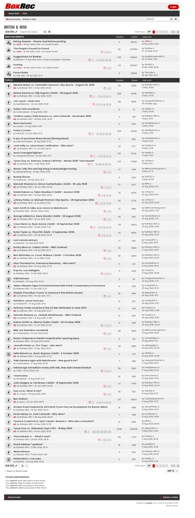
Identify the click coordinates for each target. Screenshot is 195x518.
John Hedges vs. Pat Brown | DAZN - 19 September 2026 (46, 382)
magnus (149, 307)
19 (103, 164)
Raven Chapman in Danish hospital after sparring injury (46, 338)
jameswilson (151, 263)
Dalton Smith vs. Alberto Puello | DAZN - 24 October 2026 (46, 322)
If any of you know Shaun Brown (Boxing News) (41, 138)
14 (106, 60)
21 (110, 164)
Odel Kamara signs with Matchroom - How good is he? (45, 360)
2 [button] (156, 32)
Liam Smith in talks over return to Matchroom (40, 208)
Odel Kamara (21, 278)
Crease (23, 394)
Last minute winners (25, 240)
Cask (18, 370)
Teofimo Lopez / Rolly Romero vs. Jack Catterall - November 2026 (52, 116)
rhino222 (20, 133)
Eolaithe (148, 48)
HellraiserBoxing (23, 171)
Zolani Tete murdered (26, 108)
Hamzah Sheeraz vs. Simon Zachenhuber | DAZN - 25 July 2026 (50, 184)
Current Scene (51, 44)
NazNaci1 (149, 145)
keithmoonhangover (154, 168)
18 (100, 164)
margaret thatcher (153, 101)
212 (102, 432)
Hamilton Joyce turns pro (28, 300)
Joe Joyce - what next (26, 101)
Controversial (22, 112)
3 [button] (160, 32)
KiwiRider (149, 92)
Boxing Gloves (21, 176)
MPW (147, 183)
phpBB (148, 503)
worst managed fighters (27, 152)
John (18, 44)
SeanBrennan (22, 104)
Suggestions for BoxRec (27, 56)
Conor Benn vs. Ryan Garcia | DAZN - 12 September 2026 (46, 224)
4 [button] (163, 32)
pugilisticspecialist (153, 56)
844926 (148, 64)
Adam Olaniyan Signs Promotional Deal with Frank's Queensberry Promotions (59, 285)
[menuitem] (23, 14)
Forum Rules (20, 72)
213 (106, 432)
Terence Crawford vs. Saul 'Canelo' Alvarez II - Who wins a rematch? (53, 421)
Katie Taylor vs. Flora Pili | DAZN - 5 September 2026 (43, 232)
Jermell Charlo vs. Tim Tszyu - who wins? (37, 345)
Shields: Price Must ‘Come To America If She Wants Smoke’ (48, 292)
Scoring (17, 64)
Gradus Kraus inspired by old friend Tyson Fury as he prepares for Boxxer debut (60, 406)
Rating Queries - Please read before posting (39, 41)
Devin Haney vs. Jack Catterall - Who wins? (39, 414)
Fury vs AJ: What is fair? (27, 390)
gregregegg (150, 345)
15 (110, 60)
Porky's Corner (22, 130)
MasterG (20, 243)
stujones (149, 390)
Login (173, 6)
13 (103, 60)
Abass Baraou (21, 451)
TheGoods (21, 179)
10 (107, 97)
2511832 (148, 353)
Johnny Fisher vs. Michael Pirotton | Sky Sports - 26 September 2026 (53, 199)
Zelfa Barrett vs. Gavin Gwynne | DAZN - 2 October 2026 (46, 353)
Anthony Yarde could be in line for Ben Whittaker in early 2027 (50, 307)
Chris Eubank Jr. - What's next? (32, 436)
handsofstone (151, 216)
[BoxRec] (28, 6)
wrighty (148, 108)
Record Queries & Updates (58, 59)
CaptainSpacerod (153, 398)
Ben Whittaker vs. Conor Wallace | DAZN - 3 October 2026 (47, 255)
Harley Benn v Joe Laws (27, 458)
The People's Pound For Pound (31, 48)
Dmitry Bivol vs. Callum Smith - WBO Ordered (40, 247)
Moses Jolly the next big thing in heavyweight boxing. (45, 168)
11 (97, 60)
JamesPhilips (151, 338)
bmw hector (150, 375)
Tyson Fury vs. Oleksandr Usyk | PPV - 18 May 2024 (42, 428)
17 (96, 164)
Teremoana (20, 375)
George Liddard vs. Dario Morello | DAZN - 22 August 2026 (47, 216)
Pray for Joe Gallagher (26, 270)
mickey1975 (150, 240)
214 (109, 432)
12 (100, 60)
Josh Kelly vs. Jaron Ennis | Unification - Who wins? (43, 145)
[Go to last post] (151, 41)
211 (98, 432)
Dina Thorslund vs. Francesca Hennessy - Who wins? (44, 263)
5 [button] (166, 32)
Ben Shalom (20, 398)
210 (94, 432)
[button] (149, 32)
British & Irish (15, 27)
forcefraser (21, 378)
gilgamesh (150, 292)
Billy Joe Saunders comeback (30, 330)
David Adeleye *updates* (28, 444)
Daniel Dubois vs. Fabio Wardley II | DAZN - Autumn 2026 (46, 192)
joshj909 (149, 444)
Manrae (19, 59)
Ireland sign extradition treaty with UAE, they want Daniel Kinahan (52, 367)
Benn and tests (22, 123)
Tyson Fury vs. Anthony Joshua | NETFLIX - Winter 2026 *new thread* (54, 160)
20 (107, 164)
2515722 (148, 176)
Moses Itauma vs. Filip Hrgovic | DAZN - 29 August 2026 (45, 92)
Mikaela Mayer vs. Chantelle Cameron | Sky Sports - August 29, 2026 (53, 84)
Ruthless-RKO (26, 88)
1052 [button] (173, 32)
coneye (19, 126)
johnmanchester (24, 141)
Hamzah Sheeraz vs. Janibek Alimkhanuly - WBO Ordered (47, 315)
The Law (20, 75)
